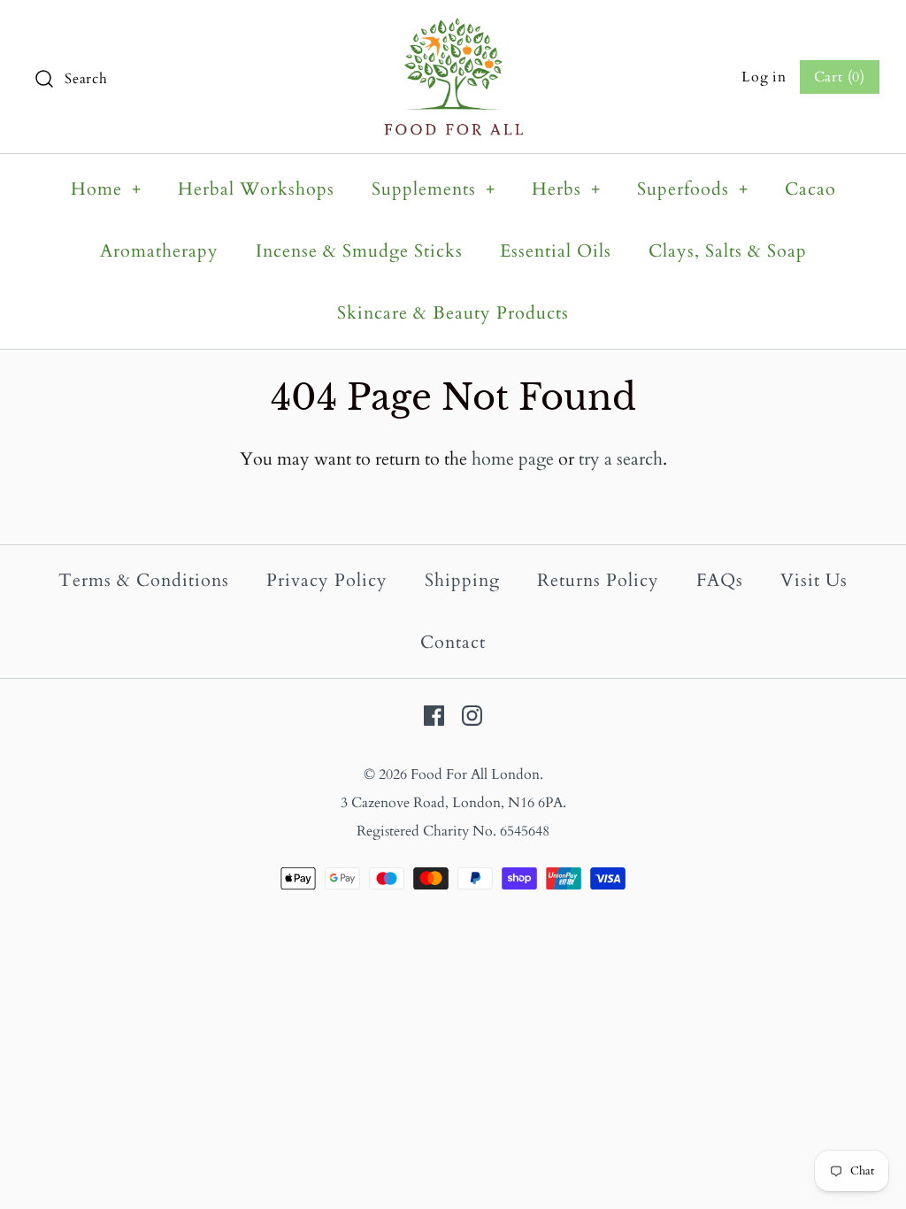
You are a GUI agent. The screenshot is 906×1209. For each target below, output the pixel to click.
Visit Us (814, 580)
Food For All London (475, 774)
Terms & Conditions (143, 580)
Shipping (462, 580)
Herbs (566, 189)
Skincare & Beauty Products (453, 313)
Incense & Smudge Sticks (359, 251)
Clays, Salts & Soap (728, 251)
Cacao (810, 189)
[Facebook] (434, 715)
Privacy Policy (327, 580)
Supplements (433, 189)
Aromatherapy (159, 251)
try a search (621, 459)
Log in (764, 77)
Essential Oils (555, 251)
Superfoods (693, 189)
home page (513, 459)
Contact (453, 642)
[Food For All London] (453, 31)
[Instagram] (472, 715)
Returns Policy (598, 580)
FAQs (719, 580)
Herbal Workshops (256, 189)
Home (106, 189)
